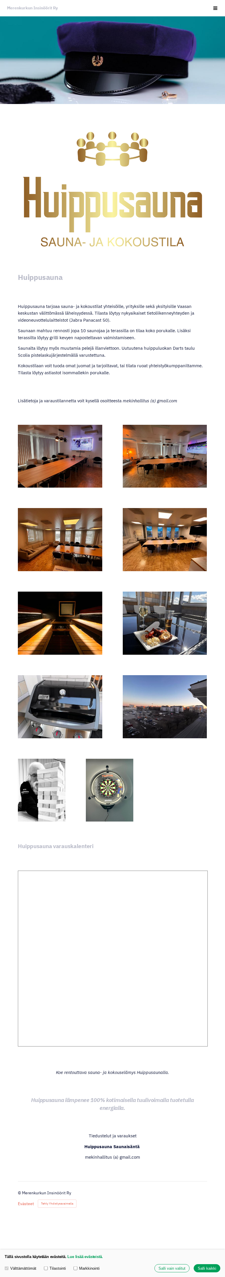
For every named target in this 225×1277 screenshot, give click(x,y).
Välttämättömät (23, 1268)
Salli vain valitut (171, 1268)
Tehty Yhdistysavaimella (57, 1203)
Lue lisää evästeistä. (85, 1257)
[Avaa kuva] (60, 456)
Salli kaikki (207, 1268)
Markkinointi (89, 1268)
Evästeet (26, 1204)
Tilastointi (58, 1268)
